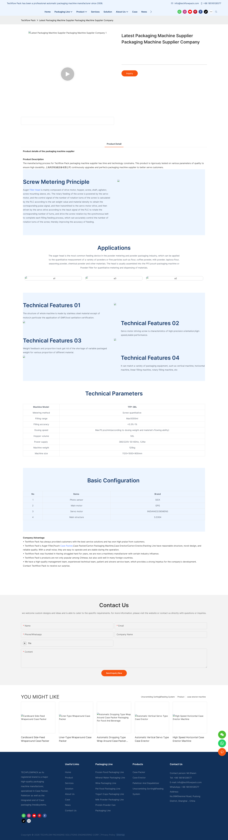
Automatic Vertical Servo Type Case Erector (152, 739)
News (68, 805)
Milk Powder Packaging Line (109, 799)
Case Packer (66, 545)
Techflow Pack (28, 20)
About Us (69, 794)
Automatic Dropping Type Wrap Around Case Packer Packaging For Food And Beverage (111, 739)
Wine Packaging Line (105, 783)
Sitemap (120, 834)
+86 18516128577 (212, 3)
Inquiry (129, 73)
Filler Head (35, 189)
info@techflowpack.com (187, 3)
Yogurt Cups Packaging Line (109, 794)
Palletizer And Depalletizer (146, 783)
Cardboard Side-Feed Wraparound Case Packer (35, 739)
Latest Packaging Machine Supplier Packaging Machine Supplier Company (76, 20)
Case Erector (139, 777)
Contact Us (70, 810)
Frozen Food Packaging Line (109, 772)
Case (67, 799)
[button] (151, 12)
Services (69, 783)
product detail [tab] (114, 144)
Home (68, 772)
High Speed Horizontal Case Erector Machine (188, 739)
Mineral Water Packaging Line (110, 777)
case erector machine (196, 697)
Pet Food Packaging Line (107, 788)
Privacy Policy (108, 834)
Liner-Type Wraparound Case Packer (75, 739)
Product (180, 697)
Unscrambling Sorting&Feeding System (158, 697)
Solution (69, 788)
